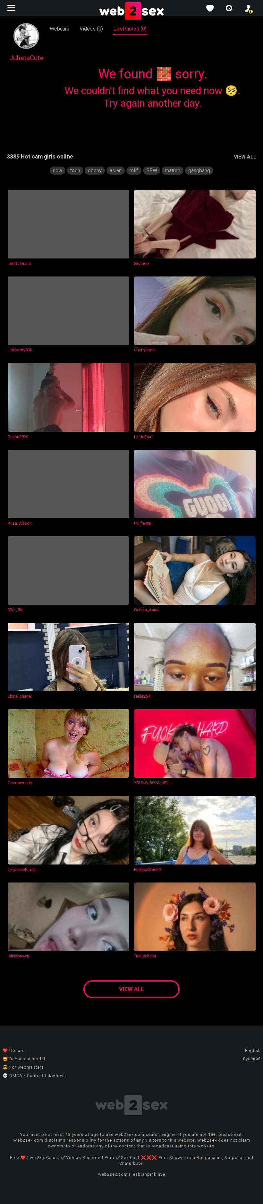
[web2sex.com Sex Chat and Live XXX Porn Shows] (131, 11)
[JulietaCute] (26, 47)
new (57, 170)
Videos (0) (91, 29)
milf (134, 170)
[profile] (248, 8)
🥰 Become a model (24, 1058)
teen (75, 170)
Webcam (59, 29)
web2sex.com (113, 1174)
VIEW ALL (245, 157)
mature (172, 170)
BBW (151, 170)
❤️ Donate (14, 1050)
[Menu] (12, 7)
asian (116, 170)
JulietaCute (26, 58)
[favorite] (209, 8)
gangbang (199, 170)
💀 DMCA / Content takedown (34, 1075)
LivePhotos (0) (130, 29)
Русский (252, 1058)
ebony (95, 170)
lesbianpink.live (148, 1174)
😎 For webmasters (23, 1067)
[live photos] (229, 8)
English (253, 1050)
